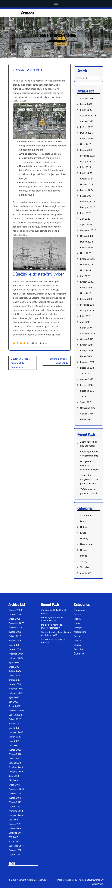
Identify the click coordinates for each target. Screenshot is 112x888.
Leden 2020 (86, 299)
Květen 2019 (86, 344)
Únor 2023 (85, 253)
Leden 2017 (86, 419)
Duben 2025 (86, 132)
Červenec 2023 (88, 230)
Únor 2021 (85, 270)
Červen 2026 (87, 98)
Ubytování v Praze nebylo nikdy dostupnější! (20, 362)
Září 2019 (85, 322)
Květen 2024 (86, 178)
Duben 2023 (86, 241)
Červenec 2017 (87, 408)
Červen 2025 (86, 121)
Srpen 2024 (86, 173)
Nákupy (84, 538)
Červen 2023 (87, 236)
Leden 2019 (86, 356)
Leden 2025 (86, 150)
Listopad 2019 (87, 310)
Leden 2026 (86, 104)
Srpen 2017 (86, 402)
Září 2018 (85, 373)
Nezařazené (86, 544)
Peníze (83, 555)
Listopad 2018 (87, 367)
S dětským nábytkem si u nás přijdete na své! (89, 479)
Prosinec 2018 (87, 362)
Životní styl (85, 573)
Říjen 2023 (85, 213)
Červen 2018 (86, 379)
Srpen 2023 (86, 224)
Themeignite (84, 879)
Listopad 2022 (87, 259)
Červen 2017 (86, 413)
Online (83, 550)
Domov (84, 521)
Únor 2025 (85, 144)
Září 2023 (85, 218)
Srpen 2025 (86, 109)
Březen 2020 (86, 287)
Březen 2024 (86, 190)
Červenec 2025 (88, 115)
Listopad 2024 (87, 161)
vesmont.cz (36, 69)
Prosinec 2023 (87, 201)
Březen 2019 (86, 350)
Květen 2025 (86, 127)
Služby (83, 561)
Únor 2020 (85, 293)
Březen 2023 (86, 247)
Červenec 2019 (87, 333)
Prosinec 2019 (87, 304)
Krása (83, 532)
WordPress (97, 884)
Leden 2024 (86, 195)
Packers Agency (65, 879)
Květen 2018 (86, 385)
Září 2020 (85, 276)
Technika (84, 567)
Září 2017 (84, 396)
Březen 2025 (86, 138)
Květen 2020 (86, 281)
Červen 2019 (86, 339)
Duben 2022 (86, 264)
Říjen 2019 (85, 316)
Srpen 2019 (86, 327)
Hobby (83, 527)
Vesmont (27, 13)
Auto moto (85, 515)
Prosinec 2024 (87, 155)
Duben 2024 (86, 184)
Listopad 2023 (87, 207)
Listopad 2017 (87, 390)
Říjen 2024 (85, 167)
